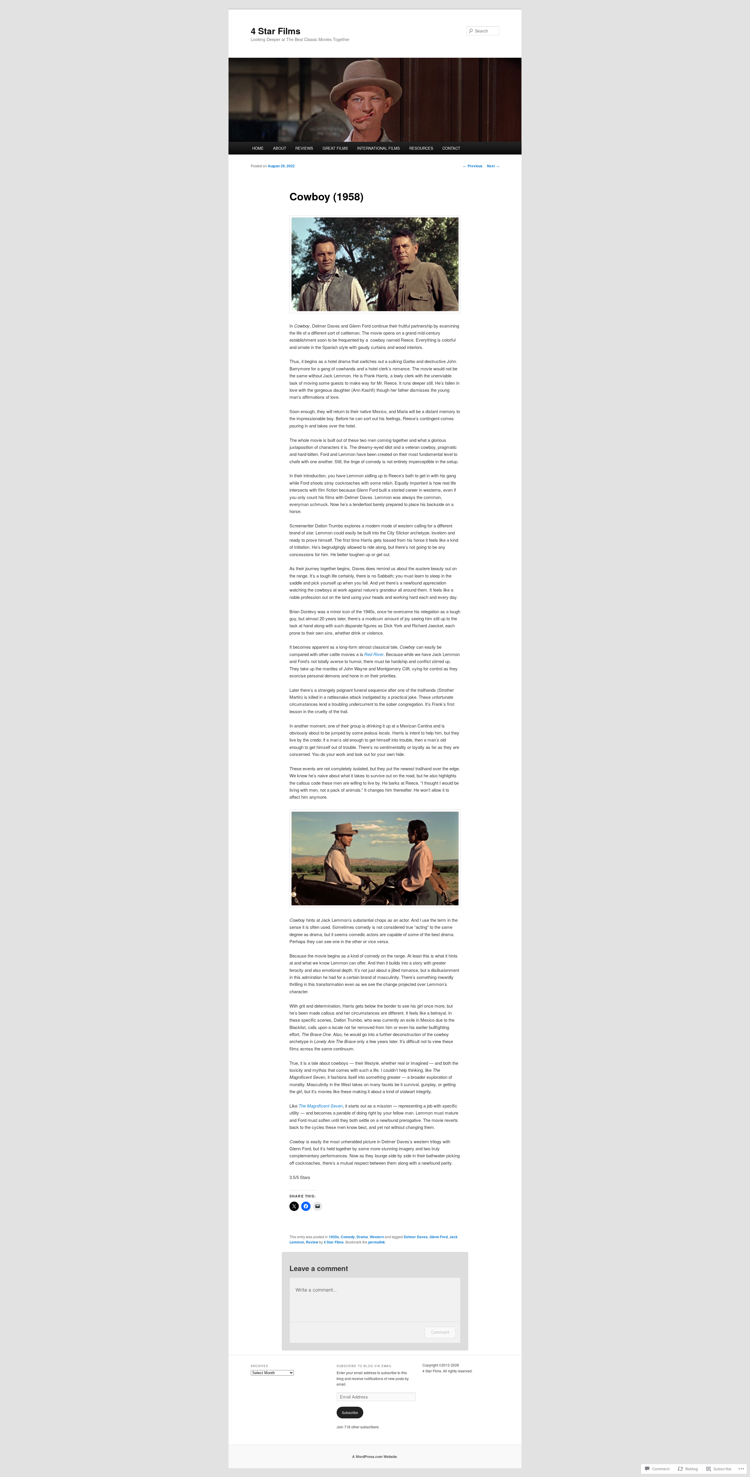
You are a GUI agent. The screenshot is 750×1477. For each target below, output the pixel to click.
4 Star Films (276, 30)
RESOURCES (421, 148)
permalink (376, 1242)
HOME (258, 148)
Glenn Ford (438, 1236)
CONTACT (451, 148)
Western (377, 1236)
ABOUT (279, 148)
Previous (473, 165)
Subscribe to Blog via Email (364, 1366)
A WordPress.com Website (374, 1456)
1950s (334, 1236)
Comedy (348, 1236)
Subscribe (350, 1412)
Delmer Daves (416, 1236)
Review (312, 1242)
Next (493, 165)
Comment (440, 1332)
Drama (362, 1236)
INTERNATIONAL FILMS (378, 148)
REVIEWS (304, 148)
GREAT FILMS (335, 148)
